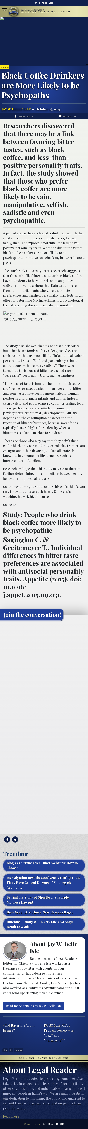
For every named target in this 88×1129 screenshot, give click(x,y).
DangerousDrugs (19, 1050)
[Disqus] (44, 675)
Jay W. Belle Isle (16, 109)
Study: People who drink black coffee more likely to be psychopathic (42, 522)
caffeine (5, 1050)
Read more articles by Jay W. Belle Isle (34, 1006)
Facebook (44, 3)
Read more (11, 1116)
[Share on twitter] (14, 839)
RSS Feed (37, 3)
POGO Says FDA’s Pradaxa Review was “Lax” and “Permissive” (59, 1032)
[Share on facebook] (6, 839)
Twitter (51, 3)
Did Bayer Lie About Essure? (18, 1027)
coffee (10, 1050)
